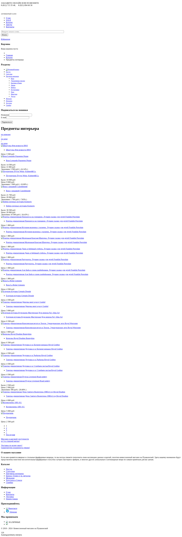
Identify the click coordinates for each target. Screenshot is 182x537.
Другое (13, 96)
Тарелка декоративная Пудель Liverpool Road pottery (28, 381)
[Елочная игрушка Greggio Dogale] (16, 291)
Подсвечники (15, 90)
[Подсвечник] (7, 413)
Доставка (10, 497)
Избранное (5, 39)
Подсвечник (11, 417)
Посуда (9, 469)
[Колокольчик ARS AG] (11, 402)
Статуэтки (9, 74)
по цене (4, 139)
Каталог (9, 22)
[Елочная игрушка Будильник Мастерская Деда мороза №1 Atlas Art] (30, 313)
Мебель (13, 87)
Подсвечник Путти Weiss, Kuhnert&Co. (22, 176)
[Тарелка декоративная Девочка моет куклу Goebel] (23, 302)
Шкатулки (14, 94)
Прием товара (12, 499)
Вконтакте (12, 508)
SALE (8, 20)
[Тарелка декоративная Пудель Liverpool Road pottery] (24, 377)
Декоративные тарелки (18, 81)
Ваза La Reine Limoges (15, 285)
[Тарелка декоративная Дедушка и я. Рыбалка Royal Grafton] (27, 355)
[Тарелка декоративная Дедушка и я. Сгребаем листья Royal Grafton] (30, 366)
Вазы (12, 78)
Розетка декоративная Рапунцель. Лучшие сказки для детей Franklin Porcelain (38, 264)
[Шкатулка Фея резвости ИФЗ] (14, 146)
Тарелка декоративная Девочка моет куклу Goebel (27, 306)
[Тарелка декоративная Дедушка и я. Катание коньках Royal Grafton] (30, 345)
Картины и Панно (16, 83)
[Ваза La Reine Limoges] (11, 281)
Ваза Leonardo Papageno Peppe (18, 160)
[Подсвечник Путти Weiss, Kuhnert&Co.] (18, 171)
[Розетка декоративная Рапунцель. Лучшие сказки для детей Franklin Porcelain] (34, 259)
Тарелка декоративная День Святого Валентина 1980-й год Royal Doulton (37, 396)
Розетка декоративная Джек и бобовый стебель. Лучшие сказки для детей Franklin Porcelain (44, 253)
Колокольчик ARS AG (15, 407)
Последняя (10, 435)
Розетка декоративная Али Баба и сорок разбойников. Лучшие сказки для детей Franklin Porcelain (47, 274)
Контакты (10, 27)
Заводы (9, 25)
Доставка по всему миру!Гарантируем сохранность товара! (15, 446)
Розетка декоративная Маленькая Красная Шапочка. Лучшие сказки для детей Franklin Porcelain (46, 242)
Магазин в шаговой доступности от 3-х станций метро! (15, 440)
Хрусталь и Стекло (14, 480)
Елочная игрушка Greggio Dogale (20, 296)
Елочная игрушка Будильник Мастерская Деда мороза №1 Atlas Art (34, 317)
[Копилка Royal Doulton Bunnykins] (16, 334)
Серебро (8, 105)
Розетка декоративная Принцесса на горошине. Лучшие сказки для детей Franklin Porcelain (44, 221)
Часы (12, 92)
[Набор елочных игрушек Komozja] (16, 202)
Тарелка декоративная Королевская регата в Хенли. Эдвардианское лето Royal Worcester (43, 328)
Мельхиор (9, 101)
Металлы (9, 99)
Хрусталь (9, 103)
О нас (8, 18)
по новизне (6, 134)
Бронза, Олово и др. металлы (18, 476)
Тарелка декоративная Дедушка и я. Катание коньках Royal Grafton (34, 349)
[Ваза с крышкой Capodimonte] (14, 186)
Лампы (13, 85)
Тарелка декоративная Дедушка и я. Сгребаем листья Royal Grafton (34, 370)
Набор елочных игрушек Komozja (20, 206)
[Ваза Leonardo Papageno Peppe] (14, 156)
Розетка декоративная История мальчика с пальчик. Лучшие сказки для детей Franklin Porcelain (46, 232)
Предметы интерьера (12, 76)
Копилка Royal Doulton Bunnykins (20, 338)
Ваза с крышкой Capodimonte (18, 191)
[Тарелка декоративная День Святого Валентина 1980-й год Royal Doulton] (33, 392)
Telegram (13, 512)
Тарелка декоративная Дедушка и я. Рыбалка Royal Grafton (31, 360)
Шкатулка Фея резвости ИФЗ (18, 150)
